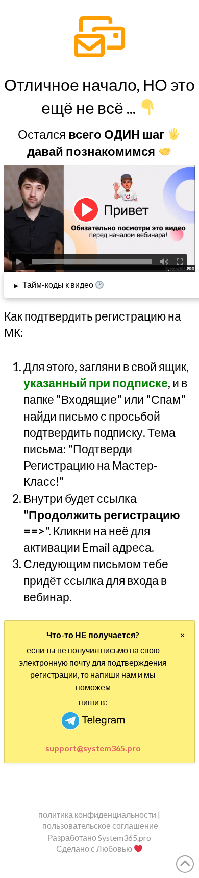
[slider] (92, 261)
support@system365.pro (93, 748)
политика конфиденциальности (97, 814)
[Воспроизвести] (19, 262)
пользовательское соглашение (100, 826)
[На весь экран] (179, 262)
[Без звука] (164, 262)
